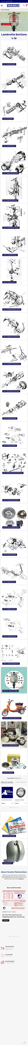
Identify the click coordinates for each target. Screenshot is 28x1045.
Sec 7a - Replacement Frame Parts (11, 336)
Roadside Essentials (21, 782)
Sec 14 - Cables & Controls (9, 581)
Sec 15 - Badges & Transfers (9, 609)
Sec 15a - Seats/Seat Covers (10, 636)
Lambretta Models (6, 24)
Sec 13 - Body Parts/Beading (10, 554)
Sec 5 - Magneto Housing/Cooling (11, 173)
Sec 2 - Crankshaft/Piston (9, 91)
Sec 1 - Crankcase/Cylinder (9, 64)
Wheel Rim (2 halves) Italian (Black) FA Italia (19, 800)
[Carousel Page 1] (12, 29)
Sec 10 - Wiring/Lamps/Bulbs (10, 445)
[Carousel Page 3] (15, 29)
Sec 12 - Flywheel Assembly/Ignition (11, 500)
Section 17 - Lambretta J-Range (10, 690)
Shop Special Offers (8, 863)
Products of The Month (7, 782)
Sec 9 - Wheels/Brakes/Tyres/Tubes (11, 391)
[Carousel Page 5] (17, 807)
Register (10, 1)
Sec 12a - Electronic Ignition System (11, 527)
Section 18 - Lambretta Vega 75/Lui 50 (12, 718)
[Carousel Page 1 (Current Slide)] (10, 807)
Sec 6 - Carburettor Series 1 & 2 (10, 200)
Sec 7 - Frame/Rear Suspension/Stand (12, 309)
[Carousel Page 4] (15, 807)
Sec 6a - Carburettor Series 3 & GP (11, 227)
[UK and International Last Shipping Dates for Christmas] (14, 900)
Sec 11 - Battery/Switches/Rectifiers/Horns (13, 472)
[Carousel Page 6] (18, 936)
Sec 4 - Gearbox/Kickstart (9, 146)
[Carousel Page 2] (12, 807)
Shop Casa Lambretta (8, 772)
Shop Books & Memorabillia (9, 835)
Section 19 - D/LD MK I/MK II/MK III (10, 745)
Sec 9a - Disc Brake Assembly (10, 418)
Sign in (7, 1)
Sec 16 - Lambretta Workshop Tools (11, 663)
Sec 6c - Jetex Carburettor (9, 282)
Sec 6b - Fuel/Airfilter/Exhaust (10, 255)
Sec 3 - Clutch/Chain (8, 118)
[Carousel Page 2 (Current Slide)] (14, 29)
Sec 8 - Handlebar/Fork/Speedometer (12, 363)
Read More (6, 920)
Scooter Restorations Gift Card (7, 800)
